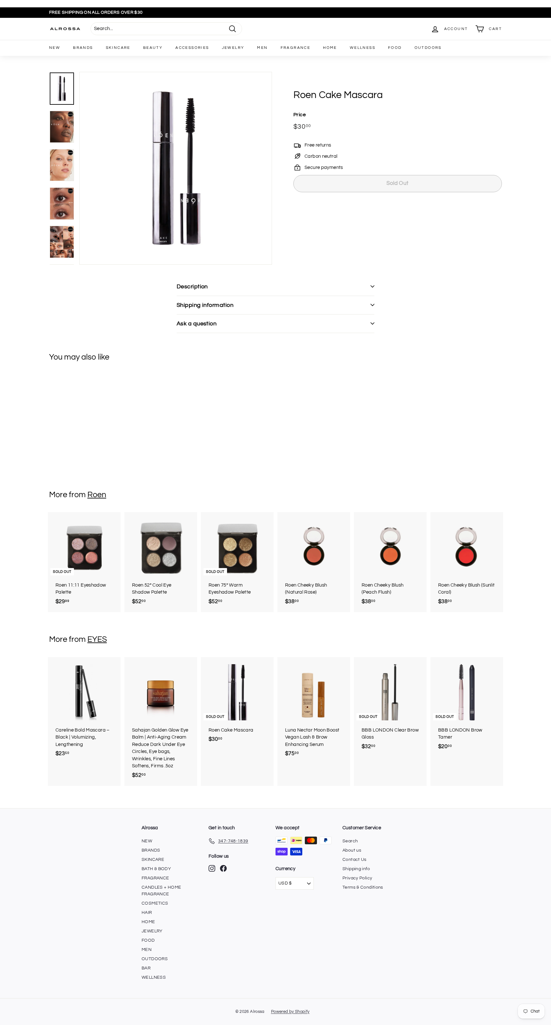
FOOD (395, 48)
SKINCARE (118, 48)
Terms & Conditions (362, 887)
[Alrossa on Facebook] (223, 868)
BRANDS (83, 48)
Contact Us (354, 859)
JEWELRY (233, 48)
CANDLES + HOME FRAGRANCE (161, 890)
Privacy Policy (357, 878)
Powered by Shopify (290, 1011)
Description (192, 287)
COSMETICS (155, 903)
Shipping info (356, 869)
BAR (146, 968)
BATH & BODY (156, 869)
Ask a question (197, 324)
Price (299, 114)
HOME (330, 48)
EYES (97, 639)
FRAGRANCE (296, 48)
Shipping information (205, 305)
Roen (96, 494)
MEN (262, 48)
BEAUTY (153, 48)
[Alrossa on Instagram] (212, 868)
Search (350, 841)
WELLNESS (362, 48)
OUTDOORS (428, 48)
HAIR (147, 912)
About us (351, 850)
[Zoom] (176, 168)
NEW (54, 48)
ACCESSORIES (192, 48)
